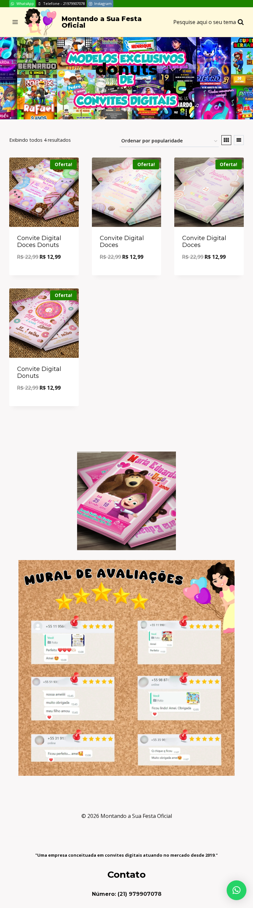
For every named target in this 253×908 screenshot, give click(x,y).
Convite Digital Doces (122, 241)
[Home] (115, 88)
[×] (236, 890)
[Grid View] (226, 140)
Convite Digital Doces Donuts (39, 241)
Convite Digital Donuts (39, 372)
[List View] (239, 140)
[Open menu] (15, 22)
